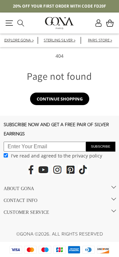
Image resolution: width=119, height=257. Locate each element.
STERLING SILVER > (59, 41)
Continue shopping (60, 99)
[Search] (21, 23)
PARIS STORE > (100, 41)
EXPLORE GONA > (18, 41)
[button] (9, 23)
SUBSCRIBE (100, 146)
